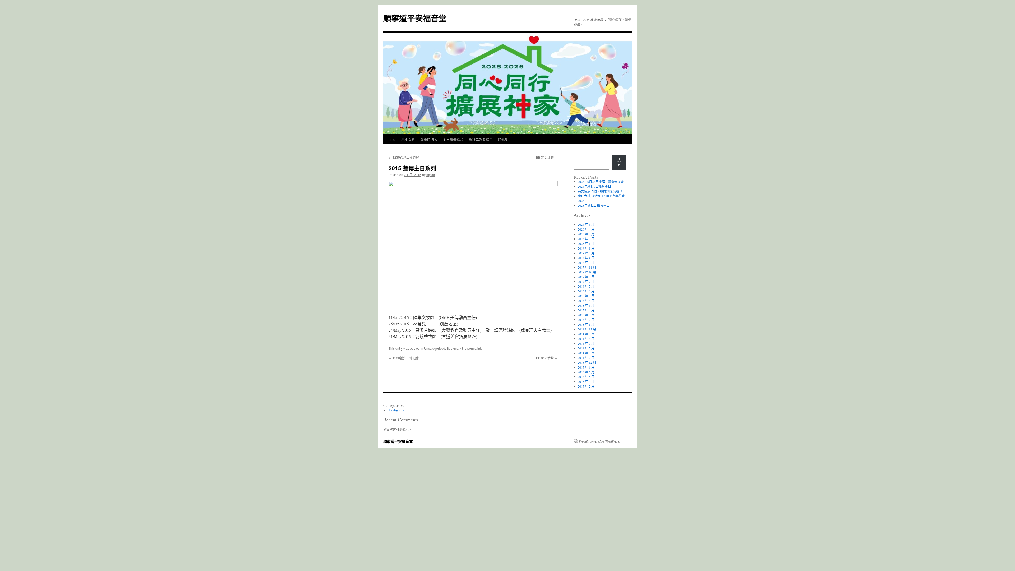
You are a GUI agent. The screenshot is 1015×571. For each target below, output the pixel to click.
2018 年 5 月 (586, 253)
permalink (474, 348)
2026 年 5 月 (586, 224)
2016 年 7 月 (586, 286)
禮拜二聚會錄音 (481, 139)
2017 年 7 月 (586, 281)
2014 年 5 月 (586, 348)
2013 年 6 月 (586, 372)
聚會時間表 (428, 139)
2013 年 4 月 (586, 381)
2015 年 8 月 (586, 300)
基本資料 (408, 139)
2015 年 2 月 (586, 319)
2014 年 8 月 (586, 339)
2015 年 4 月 (586, 310)
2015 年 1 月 (586, 324)
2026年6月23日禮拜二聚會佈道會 (601, 181)
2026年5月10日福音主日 (594, 186)
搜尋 (619, 162)
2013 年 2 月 (586, 386)
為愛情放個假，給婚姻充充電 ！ (600, 191)
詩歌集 (503, 139)
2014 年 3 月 (586, 353)
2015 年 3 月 (586, 315)
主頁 (392, 139)
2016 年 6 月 (586, 291)
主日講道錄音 (453, 139)
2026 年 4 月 (586, 229)
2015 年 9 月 (586, 296)
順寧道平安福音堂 (415, 18)
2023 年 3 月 (586, 239)
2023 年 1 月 (586, 243)
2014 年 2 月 (586, 358)
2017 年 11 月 (587, 267)
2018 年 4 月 (586, 258)
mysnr (430, 174)
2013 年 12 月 (587, 362)
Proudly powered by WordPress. (599, 441)
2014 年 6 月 (586, 343)
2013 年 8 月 (586, 367)
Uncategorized (434, 348)
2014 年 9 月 (586, 334)
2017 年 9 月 (586, 277)
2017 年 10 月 (587, 272)
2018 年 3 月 (586, 262)
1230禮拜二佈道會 (404, 157)
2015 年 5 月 (586, 305)
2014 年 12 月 (587, 329)
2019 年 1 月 (586, 248)
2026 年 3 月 (586, 234)
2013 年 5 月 (586, 377)
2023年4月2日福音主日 (594, 205)
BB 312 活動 (547, 157)
